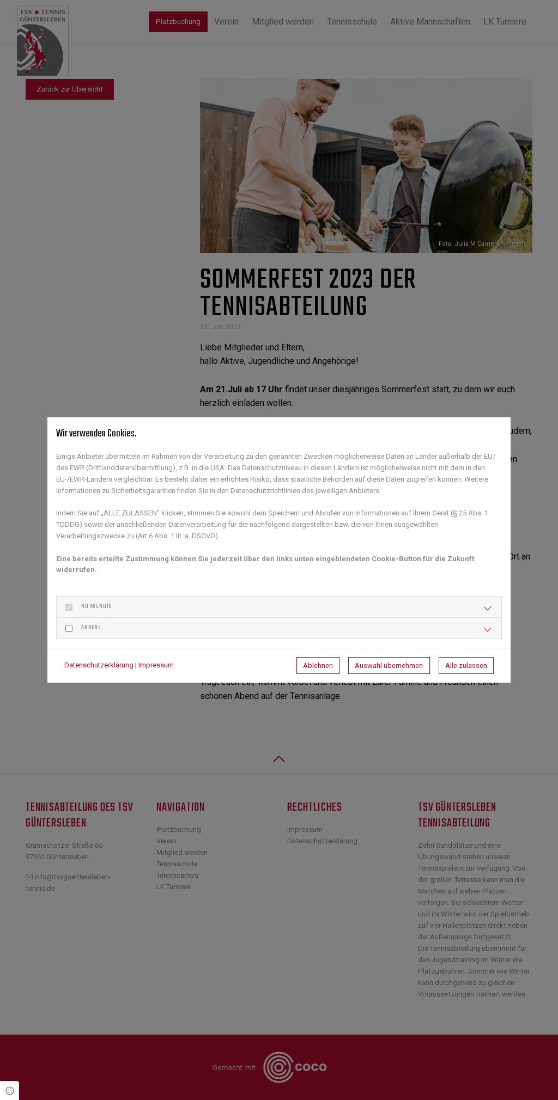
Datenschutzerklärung (99, 665)
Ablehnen (318, 665)
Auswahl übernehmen (389, 665)
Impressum (156, 665)
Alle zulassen (466, 665)
